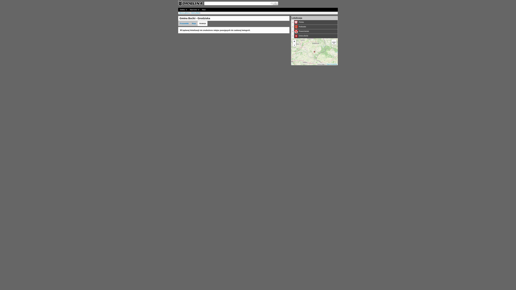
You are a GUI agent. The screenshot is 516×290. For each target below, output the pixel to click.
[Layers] (334, 42)
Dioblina (181, 10)
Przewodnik (184, 23)
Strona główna (184, 13)
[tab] (314, 22)
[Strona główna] (190, 3)
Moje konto (192, 10)
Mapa (204, 9)
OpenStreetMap (332, 64)
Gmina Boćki (195, 13)
